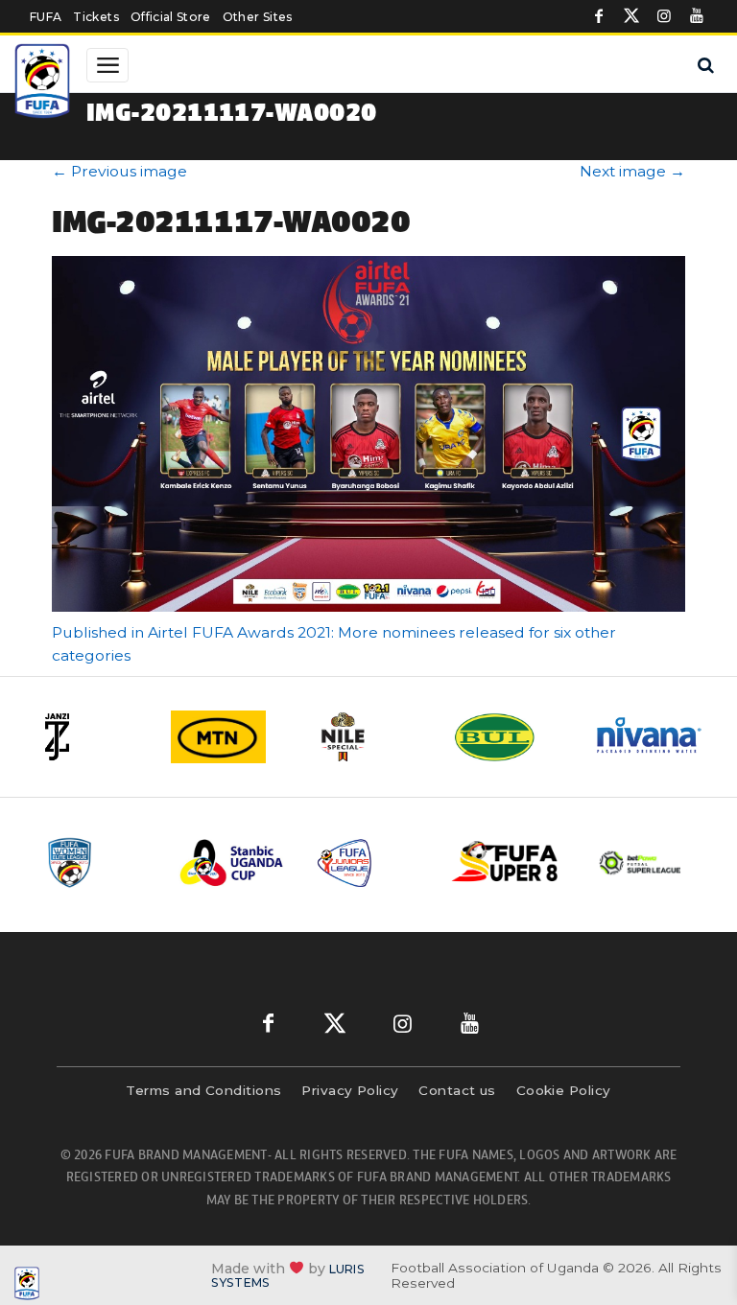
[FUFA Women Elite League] (97, 862)
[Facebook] (598, 16)
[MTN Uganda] (229, 737)
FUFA (45, 17)
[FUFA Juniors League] (369, 862)
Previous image (119, 171)
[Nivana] (649, 736)
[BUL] (509, 737)
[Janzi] (89, 737)
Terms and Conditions (203, 1090)
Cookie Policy (563, 1090)
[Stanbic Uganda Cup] (233, 862)
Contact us (457, 1090)
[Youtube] (696, 16)
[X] (631, 16)
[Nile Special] (369, 737)
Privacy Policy (349, 1090)
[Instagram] (664, 16)
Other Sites (258, 17)
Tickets (95, 17)
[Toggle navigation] (107, 65)
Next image (632, 171)
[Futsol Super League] (642, 863)
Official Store (171, 17)
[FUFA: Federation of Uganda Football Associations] (44, 83)
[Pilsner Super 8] (505, 862)
